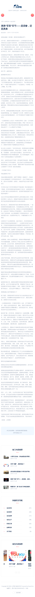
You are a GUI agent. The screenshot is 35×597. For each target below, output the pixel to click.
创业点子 (9, 519)
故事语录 (7, 21)
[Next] (19, 572)
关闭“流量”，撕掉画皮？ (17, 464)
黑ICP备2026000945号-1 (19, 588)
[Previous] (16, 572)
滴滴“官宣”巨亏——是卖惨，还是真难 (21, 479)
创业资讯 (9, 508)
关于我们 (9, 531)
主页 (2, 21)
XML (27, 588)
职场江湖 (9, 523)
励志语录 (13, 21)
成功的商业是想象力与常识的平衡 (20, 471)
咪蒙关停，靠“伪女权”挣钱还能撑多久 (21, 486)
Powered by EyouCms (27, 586)
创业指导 (9, 512)
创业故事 (9, 516)
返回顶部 (18, 592)
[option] (17, 559)
